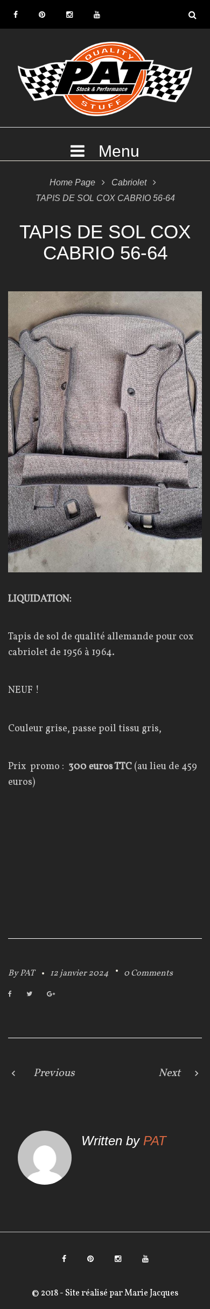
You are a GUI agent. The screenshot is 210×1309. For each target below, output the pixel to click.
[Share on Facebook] (10, 995)
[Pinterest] (42, 14)
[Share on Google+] (51, 995)
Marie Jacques (150, 1293)
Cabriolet (128, 182)
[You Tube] (97, 14)
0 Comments (148, 973)
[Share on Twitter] (29, 995)
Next (169, 1073)
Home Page (72, 182)
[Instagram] (69, 14)
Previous (54, 1073)
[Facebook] (15, 14)
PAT (27, 973)
